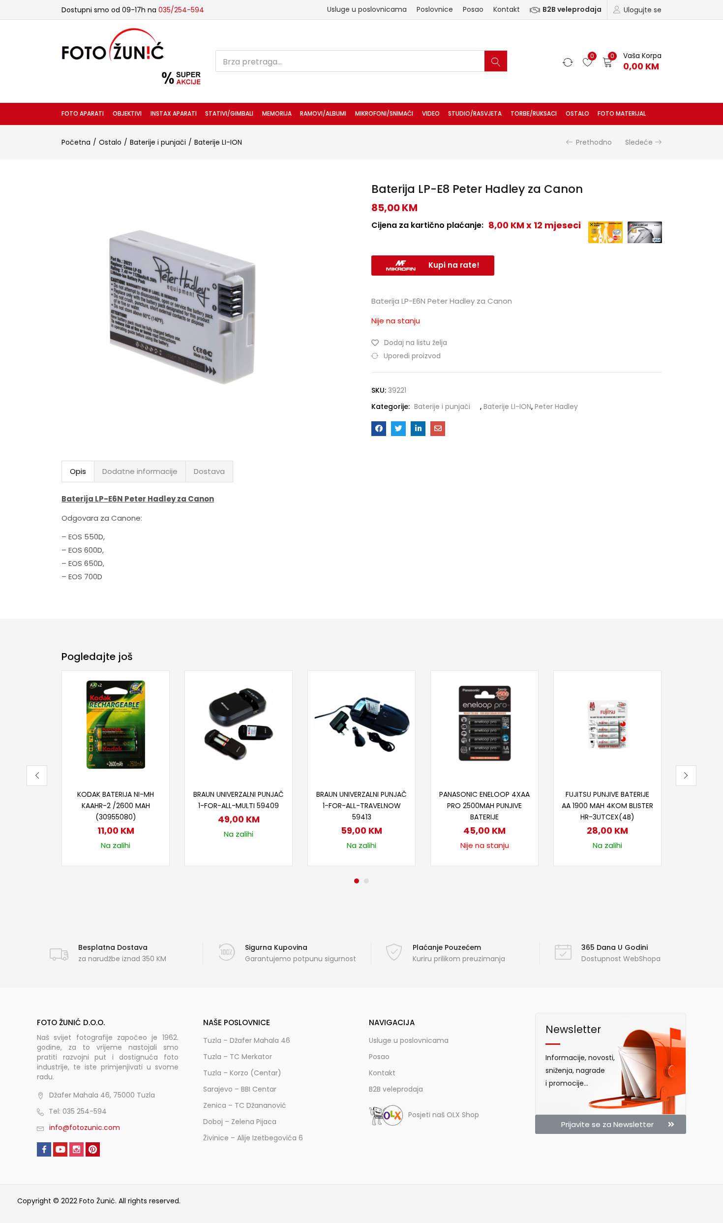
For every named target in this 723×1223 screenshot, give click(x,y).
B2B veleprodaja (572, 9)
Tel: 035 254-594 (78, 1111)
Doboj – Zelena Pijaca (239, 1122)
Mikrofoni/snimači (384, 114)
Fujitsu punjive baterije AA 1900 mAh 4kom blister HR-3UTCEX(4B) (607, 805)
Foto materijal (622, 114)
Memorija (277, 114)
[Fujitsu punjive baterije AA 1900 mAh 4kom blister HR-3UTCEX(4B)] (607, 724)
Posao (473, 9)
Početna (75, 142)
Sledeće (639, 142)
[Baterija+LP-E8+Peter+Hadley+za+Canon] (398, 428)
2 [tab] (366, 880)
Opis (78, 471)
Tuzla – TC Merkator (237, 1057)
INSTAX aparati (174, 114)
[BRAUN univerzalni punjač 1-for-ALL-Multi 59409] (238, 724)
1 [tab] (356, 880)
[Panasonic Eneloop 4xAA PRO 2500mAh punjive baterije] (484, 724)
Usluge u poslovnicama (367, 9)
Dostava (209, 471)
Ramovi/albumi (323, 114)
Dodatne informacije (140, 471)
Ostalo (577, 114)
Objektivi (127, 114)
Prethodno (594, 142)
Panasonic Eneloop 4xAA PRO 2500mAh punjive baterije (484, 805)
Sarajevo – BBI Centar (239, 1089)
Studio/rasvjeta (475, 114)
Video (431, 114)
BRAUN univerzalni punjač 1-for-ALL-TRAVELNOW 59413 (361, 805)
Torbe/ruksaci (534, 114)
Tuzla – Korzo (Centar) (242, 1073)
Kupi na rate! (454, 265)
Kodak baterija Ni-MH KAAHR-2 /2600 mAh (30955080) (115, 805)
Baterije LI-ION (218, 142)
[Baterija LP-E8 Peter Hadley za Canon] (378, 428)
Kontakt (506, 9)
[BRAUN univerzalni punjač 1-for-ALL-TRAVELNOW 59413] (361, 724)
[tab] (77, 471)
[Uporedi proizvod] (150, 706)
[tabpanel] (115, 768)
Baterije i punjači (158, 142)
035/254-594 (181, 10)
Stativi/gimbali (229, 114)
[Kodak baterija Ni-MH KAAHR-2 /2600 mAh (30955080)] (115, 724)
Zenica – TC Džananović (244, 1105)
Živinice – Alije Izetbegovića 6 (253, 1138)
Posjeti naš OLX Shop (443, 1115)
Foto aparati (82, 114)
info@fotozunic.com (84, 1127)
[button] (632, 61)
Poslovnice (435, 9)
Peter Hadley (556, 406)
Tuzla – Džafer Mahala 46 (246, 1040)
